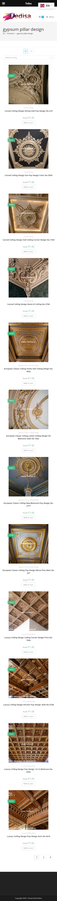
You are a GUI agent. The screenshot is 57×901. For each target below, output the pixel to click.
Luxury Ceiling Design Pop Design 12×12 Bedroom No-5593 (28, 770)
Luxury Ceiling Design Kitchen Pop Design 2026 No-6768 (28, 704)
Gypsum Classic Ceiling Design (28, 365)
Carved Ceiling (28, 108)
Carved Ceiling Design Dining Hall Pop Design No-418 (28, 111)
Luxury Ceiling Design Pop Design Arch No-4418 (28, 836)
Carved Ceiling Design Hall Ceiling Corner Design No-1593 (28, 240)
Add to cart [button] (28, 123)
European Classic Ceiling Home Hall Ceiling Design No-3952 (28, 370)
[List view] (31, 51)
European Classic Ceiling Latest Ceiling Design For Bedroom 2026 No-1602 (28, 437)
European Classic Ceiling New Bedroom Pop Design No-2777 (29, 504)
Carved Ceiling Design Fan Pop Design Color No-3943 (28, 175)
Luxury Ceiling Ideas (28, 634)
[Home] (4, 33)
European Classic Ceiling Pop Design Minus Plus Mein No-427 (29, 571)
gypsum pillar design (25, 33)
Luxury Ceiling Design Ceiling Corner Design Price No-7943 (28, 639)
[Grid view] (25, 51)
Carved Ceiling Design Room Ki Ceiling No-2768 (28, 304)
